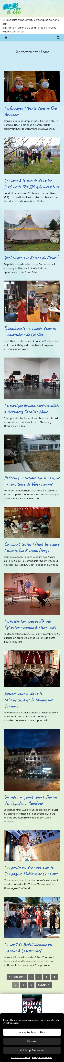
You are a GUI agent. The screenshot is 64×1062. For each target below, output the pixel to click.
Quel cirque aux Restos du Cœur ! (31, 257)
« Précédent (17, 977)
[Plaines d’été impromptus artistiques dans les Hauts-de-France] (12, 8)
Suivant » (43, 985)
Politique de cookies (20, 1057)
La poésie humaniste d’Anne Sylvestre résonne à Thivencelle (30, 624)
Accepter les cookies (32, 1032)
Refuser (32, 1041)
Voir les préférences (32, 1050)
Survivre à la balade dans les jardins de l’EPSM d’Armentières (31, 183)
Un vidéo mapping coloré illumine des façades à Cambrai (30, 800)
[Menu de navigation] (6, 37)
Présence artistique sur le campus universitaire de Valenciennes (31, 481)
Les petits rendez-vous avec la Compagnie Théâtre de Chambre (31, 870)
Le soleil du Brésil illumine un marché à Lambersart (28, 947)
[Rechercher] (58, 37)
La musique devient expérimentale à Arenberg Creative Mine (31, 408)
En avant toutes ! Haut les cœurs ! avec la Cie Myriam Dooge (31, 547)
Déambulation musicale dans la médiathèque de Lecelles (29, 331)
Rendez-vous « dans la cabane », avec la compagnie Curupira (28, 699)
